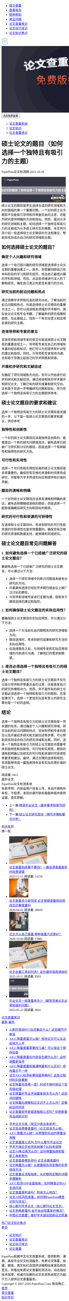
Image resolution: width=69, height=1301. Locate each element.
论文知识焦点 (18, 33)
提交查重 (15, 5)
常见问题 (15, 19)
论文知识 (15, 128)
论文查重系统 (18, 123)
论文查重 (15, 1248)
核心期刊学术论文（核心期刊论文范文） (36, 1206)
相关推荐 (8, 826)
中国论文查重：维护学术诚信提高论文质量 (38, 1215)
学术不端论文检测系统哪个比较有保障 (35, 1146)
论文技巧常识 (18, 28)
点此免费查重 (10, 115)
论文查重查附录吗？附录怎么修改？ (33, 1192)
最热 (11, 1022)
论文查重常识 (18, 23)
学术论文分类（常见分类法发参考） (33, 1124)
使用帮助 (15, 14)
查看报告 (15, 10)
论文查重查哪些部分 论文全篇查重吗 (34, 1160)
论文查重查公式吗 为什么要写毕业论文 (35, 1142)
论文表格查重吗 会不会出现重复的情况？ (37, 1210)
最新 (5, 1022)
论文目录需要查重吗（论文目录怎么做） (36, 1128)
